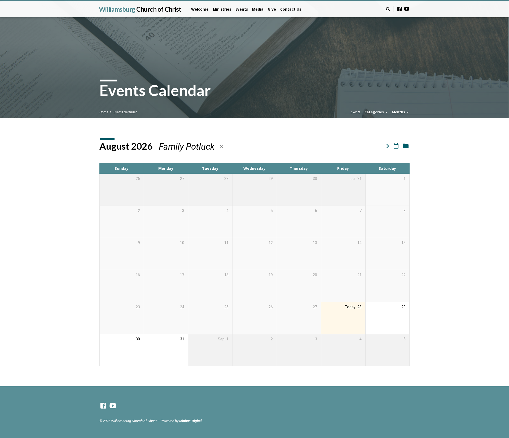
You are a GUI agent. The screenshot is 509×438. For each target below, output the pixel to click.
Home (103, 112)
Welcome (200, 9)
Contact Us (290, 9)
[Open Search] (388, 9)
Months (399, 112)
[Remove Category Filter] (221, 146)
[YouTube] (407, 9)
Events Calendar (125, 112)
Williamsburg (140, 9)
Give (272, 9)
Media (258, 9)
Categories (375, 112)
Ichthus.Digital (190, 421)
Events (241, 9)
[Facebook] (399, 9)
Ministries (222, 9)
